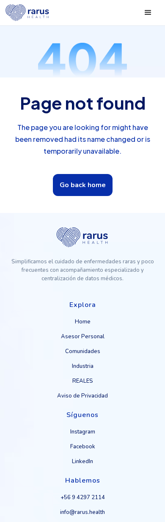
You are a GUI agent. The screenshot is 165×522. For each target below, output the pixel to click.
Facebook (82, 446)
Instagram (82, 432)
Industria (83, 366)
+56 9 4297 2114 (82, 497)
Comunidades (82, 351)
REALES (82, 381)
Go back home (83, 185)
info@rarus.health (82, 512)
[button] (148, 12)
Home (83, 322)
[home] (27, 12)
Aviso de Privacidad (82, 396)
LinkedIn (82, 461)
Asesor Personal (82, 336)
